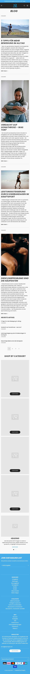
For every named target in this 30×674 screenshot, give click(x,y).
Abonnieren (15, 650)
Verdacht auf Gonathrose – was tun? (12, 127)
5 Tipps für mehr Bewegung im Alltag (13, 42)
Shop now (15, 393)
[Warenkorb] (27, 5)
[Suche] (24, 5)
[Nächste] (18, 348)
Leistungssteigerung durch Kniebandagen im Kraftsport (15, 194)
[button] (13, 549)
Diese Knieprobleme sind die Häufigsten (15, 279)
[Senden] (28, 565)
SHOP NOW (15, 547)
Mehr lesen (4, 71)
